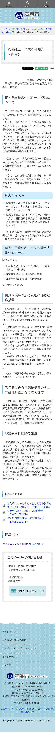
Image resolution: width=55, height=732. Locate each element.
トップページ (7, 29)
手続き (33, 29)
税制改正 (10, 32)
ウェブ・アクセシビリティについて (19, 648)
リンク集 (6, 665)
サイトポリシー (9, 656)
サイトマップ (8, 632)
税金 (40, 29)
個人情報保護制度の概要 (14, 640)
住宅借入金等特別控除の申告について (23, 544)
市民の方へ (21, 29)
